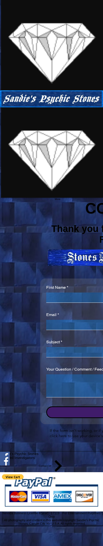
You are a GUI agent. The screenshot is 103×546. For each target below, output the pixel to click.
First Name (57, 287)
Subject (54, 342)
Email (52, 314)
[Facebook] (51, 460)
